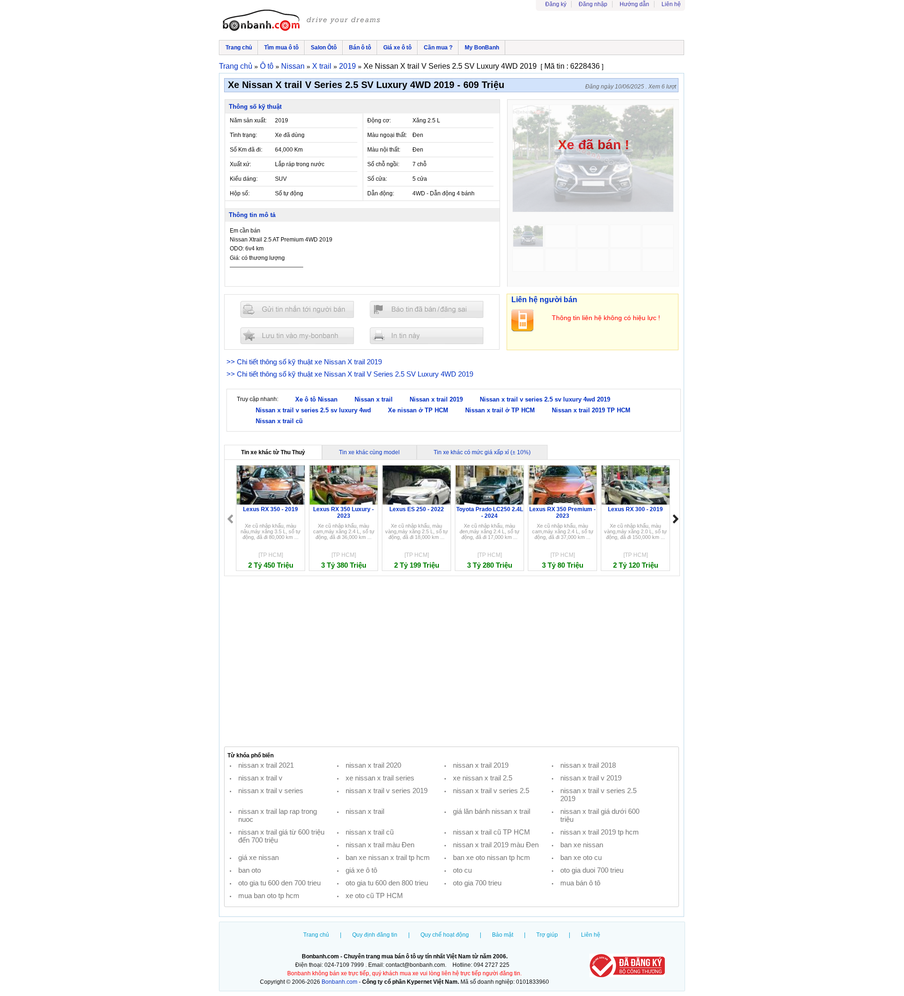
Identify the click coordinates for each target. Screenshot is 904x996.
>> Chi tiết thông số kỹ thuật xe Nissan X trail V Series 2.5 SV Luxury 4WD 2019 (349, 374)
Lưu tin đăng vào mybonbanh (297, 335)
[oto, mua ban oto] (303, 21)
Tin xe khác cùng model (369, 452)
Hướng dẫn (634, 4)
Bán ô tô (360, 47)
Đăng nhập (593, 4)
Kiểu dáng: (244, 179)
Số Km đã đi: (246, 149)
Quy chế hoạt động (444, 935)
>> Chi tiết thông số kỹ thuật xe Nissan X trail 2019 (304, 362)
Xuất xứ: (240, 164)
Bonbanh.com (339, 982)
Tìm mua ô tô (281, 47)
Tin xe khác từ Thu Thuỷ (273, 452)
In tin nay (427, 335)
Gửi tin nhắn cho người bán (297, 309)
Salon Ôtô (324, 47)
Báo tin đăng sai (427, 309)
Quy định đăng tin (374, 935)
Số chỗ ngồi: (383, 164)
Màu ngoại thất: (387, 135)
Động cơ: (379, 120)
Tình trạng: (243, 135)
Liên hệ (671, 4)
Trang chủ (239, 47)
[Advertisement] (451, 661)
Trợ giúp (547, 935)
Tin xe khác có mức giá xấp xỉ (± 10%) (482, 452)
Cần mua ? (438, 47)
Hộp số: (240, 193)
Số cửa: (377, 179)
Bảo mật (502, 935)
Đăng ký (555, 4)
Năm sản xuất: (248, 120)
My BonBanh (482, 47)
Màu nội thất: (383, 149)
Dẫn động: (380, 193)
